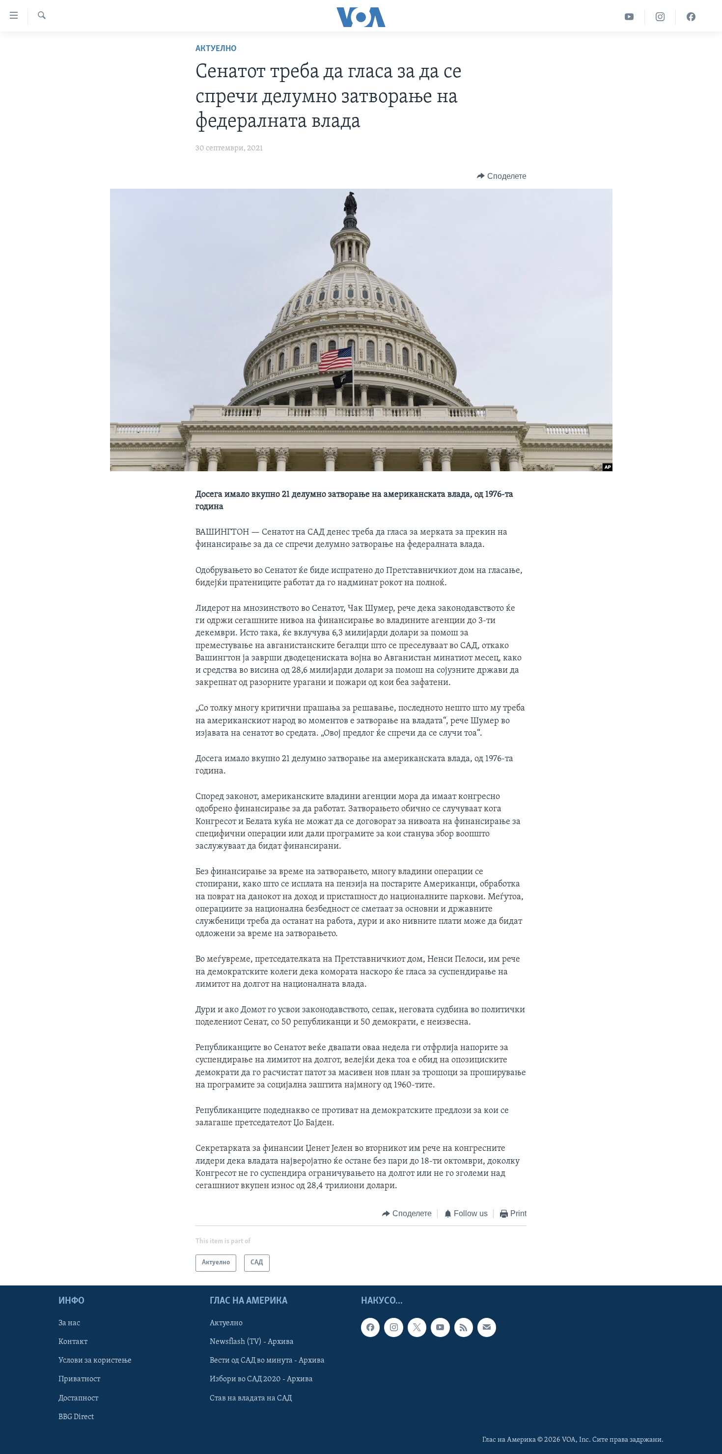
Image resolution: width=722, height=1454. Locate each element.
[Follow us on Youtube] (440, 1327)
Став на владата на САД (251, 1398)
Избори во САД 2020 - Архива (261, 1379)
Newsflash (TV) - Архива (252, 1342)
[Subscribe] (486, 1327)
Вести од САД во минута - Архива (267, 1361)
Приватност (79, 1379)
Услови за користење (95, 1361)
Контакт (72, 1342)
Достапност (78, 1398)
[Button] (502, 176)
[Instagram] (660, 17)
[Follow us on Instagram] (393, 1327)
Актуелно (216, 49)
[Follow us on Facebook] (370, 1327)
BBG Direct (76, 1417)
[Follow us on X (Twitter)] (417, 1327)
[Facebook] (691, 17)
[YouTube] (629, 17)
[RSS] (463, 1327)
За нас (69, 1323)
